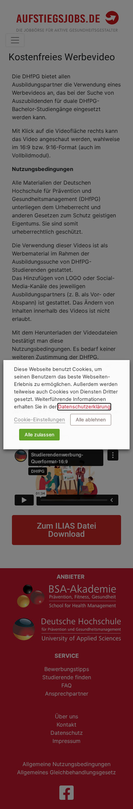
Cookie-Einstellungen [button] (39, 420)
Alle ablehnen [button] (91, 419)
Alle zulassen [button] (39, 434)
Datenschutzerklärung (84, 407)
